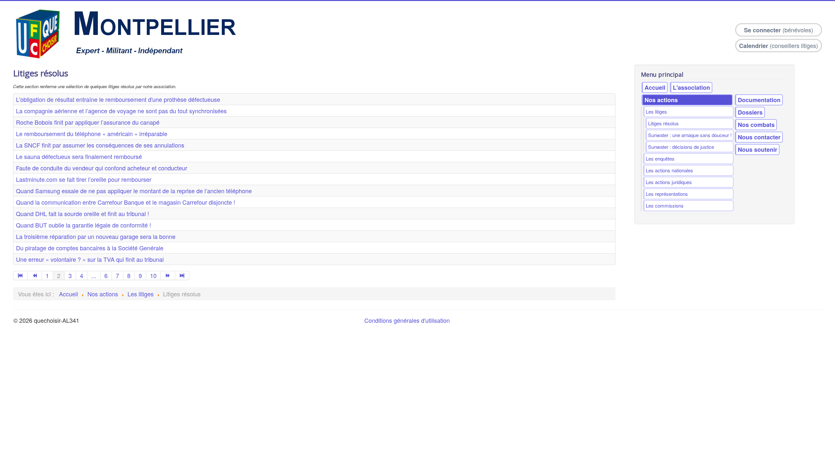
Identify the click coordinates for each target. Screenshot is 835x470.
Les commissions (665, 205)
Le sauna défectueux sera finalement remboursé (79, 156)
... (93, 275)
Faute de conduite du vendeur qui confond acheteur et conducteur (101, 168)
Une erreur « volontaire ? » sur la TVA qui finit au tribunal (90, 259)
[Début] (20, 275)
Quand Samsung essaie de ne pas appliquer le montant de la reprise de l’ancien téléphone (134, 190)
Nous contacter (759, 137)
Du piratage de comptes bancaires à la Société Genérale (89, 247)
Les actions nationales (669, 170)
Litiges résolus (663, 123)
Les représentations (667, 193)
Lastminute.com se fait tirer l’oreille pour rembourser (83, 179)
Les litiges (656, 111)
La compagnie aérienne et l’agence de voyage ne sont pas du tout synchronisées (121, 110)
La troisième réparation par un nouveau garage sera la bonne (95, 236)
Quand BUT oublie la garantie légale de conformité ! (83, 225)
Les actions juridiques (669, 182)
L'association (691, 87)
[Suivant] (168, 275)
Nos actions (661, 100)
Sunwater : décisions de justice (681, 146)
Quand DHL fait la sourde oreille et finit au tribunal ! (82, 213)
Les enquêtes (660, 158)
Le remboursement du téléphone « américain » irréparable (91, 133)
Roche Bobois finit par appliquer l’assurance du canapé (87, 122)
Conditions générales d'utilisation (407, 320)
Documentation (759, 100)
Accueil (655, 87)
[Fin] (182, 275)
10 (153, 275)
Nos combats (756, 124)
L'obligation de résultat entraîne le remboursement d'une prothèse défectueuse (118, 99)
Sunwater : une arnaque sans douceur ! (690, 135)
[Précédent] (35, 275)
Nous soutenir (757, 149)
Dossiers (750, 112)
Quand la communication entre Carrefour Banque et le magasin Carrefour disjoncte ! (125, 202)
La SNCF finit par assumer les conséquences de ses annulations (100, 145)
